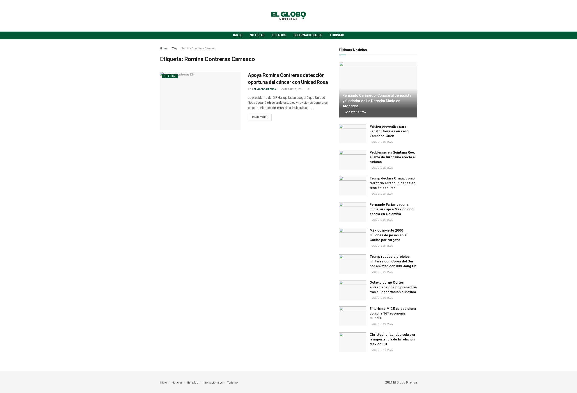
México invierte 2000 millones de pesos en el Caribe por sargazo (389, 235)
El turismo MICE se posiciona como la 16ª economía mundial (393, 313)
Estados (279, 35)
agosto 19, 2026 (382, 350)
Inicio (238, 35)
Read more (259, 117)
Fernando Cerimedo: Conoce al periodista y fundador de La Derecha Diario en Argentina (377, 100)
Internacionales (307, 35)
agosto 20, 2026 (382, 272)
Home (163, 48)
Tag (174, 48)
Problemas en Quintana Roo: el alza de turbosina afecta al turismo (393, 157)
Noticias (257, 35)
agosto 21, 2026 (382, 193)
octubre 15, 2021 (292, 89)
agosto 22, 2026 (355, 112)
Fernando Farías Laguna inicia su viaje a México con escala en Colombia (391, 209)
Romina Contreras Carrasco (198, 48)
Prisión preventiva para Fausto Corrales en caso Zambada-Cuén (389, 131)
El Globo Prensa (265, 89)
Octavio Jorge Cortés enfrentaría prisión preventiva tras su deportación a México (393, 287)
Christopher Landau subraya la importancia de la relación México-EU (392, 339)
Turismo (337, 35)
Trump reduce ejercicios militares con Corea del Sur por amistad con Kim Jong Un (393, 261)
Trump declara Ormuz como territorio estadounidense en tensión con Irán (392, 183)
